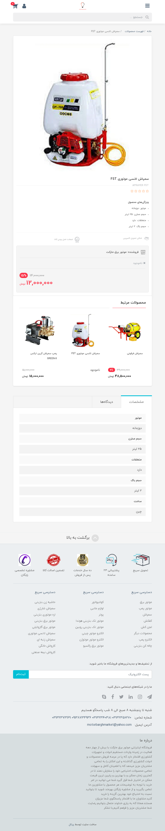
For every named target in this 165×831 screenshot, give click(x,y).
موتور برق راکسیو (93, 646)
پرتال (71, 824)
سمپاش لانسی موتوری (41, 633)
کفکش (148, 621)
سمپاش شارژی (46, 608)
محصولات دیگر (143, 633)
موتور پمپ (145, 608)
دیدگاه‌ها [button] (106, 402)
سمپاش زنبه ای (46, 640)
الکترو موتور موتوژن (91, 640)
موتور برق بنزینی (44, 621)
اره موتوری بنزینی (44, 615)
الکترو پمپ (145, 640)
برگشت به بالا (78, 538)
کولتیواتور (98, 602)
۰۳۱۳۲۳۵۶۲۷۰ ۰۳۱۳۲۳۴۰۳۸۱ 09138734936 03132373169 (91, 717)
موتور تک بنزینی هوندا (90, 621)
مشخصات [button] (136, 402)
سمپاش (147, 615)
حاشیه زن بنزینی (45, 602)
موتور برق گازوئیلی (43, 627)
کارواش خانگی (47, 646)
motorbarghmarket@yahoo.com (109, 725)
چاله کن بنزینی (143, 646)
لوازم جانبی (97, 608)
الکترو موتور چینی (93, 633)
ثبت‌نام (21, 674)
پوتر (101, 615)
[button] (17, 5)
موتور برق (146, 602)
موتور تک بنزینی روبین (89, 627)
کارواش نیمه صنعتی (43, 652)
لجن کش (146, 627)
